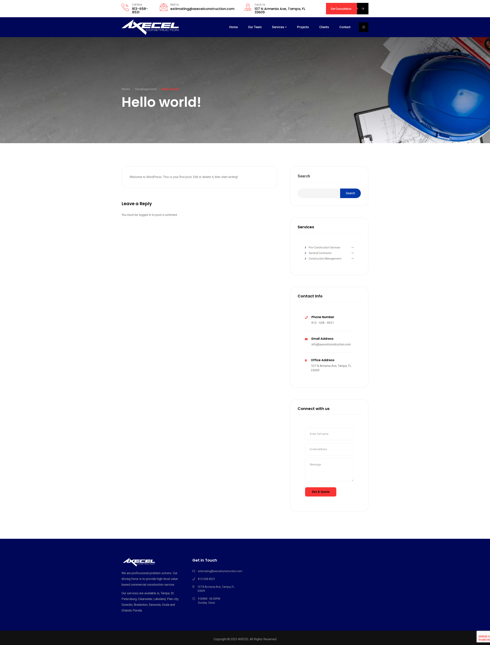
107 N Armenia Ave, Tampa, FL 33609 (280, 10)
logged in (145, 215)
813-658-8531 (140, 10)
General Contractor (320, 253)
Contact (344, 27)
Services (278, 27)
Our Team (255, 27)
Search (304, 176)
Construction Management (325, 258)
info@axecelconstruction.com (331, 344)
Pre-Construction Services (324, 247)
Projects (303, 27)
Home (233, 27)
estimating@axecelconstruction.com (202, 8)
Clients (324, 27)
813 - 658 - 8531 (322, 323)
